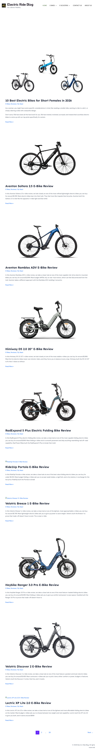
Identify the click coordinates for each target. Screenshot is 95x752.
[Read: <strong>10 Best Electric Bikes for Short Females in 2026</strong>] (47, 73)
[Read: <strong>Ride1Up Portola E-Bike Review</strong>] (16, 462)
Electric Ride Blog (20, 4)
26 (50, 732)
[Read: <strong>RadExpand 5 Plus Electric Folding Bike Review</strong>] (47, 403)
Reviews (13, 104)
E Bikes (7, 104)
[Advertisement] (47, 24)
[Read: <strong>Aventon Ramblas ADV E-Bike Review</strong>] (47, 240)
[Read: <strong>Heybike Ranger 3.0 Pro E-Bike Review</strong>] (47, 557)
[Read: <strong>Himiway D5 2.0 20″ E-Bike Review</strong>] (47, 321)
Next (90, 732)
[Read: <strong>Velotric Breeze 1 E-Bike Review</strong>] (16, 498)
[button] (56, 5)
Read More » (9, 122)
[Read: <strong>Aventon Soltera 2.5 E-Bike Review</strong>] (47, 158)
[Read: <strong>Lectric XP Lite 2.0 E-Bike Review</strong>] (17, 698)
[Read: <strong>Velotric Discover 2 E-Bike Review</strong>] (47, 638)
